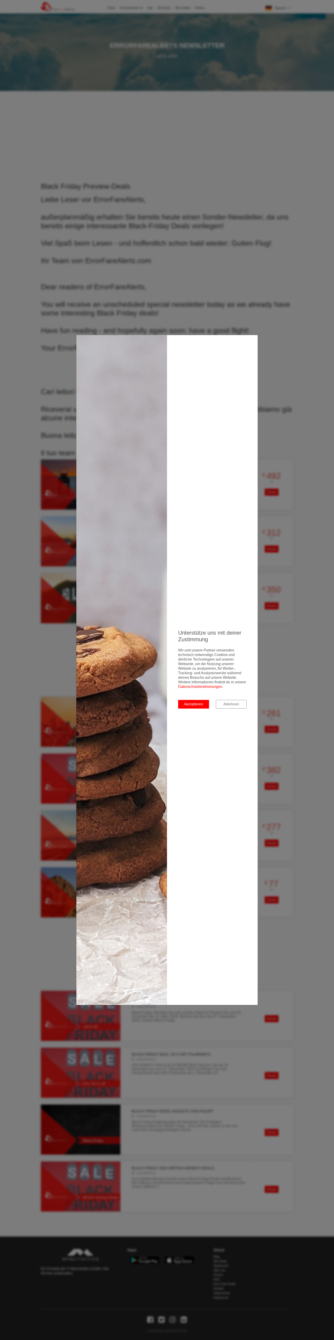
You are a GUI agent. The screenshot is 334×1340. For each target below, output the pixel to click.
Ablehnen (231, 704)
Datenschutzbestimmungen (200, 687)
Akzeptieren (193, 704)
